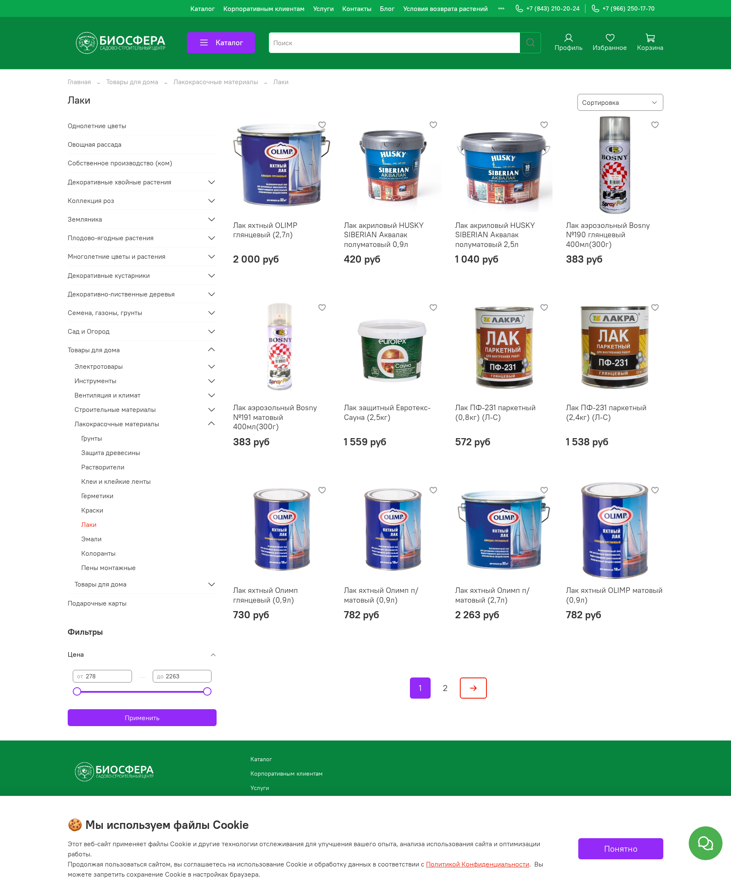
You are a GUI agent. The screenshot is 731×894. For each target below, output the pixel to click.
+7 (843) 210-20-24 (553, 8)
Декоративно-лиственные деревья (121, 294)
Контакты (356, 8)
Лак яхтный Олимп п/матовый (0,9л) (381, 595)
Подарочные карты (97, 603)
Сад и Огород (89, 331)
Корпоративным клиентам (264, 8)
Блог (387, 8)
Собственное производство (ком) (120, 163)
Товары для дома (132, 81)
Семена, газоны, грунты (105, 312)
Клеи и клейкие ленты (116, 481)
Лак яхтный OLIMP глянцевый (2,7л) (265, 230)
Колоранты (98, 553)
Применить (142, 717)
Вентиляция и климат (107, 395)
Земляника (85, 219)
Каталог (202, 8)
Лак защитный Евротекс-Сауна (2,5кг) (387, 412)
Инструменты (95, 380)
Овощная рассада (94, 144)
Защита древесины (110, 452)
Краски (92, 510)
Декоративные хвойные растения (119, 182)
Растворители (102, 467)
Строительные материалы (115, 409)
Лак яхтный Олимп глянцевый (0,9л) (265, 595)
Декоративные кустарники (109, 275)
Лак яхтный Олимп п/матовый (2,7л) (492, 595)
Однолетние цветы (97, 125)
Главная (79, 81)
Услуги (323, 8)
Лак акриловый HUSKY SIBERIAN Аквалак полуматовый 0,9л (384, 234)
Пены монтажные (108, 567)
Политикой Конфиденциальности (477, 864)
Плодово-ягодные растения (111, 237)
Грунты (91, 438)
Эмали (91, 539)
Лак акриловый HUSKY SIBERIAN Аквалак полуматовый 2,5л (495, 234)
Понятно (621, 848)
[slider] (77, 691)
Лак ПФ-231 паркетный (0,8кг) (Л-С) (495, 412)
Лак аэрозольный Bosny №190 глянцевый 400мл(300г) (608, 234)
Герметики (97, 495)
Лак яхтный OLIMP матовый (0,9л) (614, 595)
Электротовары (98, 366)
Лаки (88, 524)
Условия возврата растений (445, 8)
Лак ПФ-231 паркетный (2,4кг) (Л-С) (606, 412)
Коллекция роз (91, 200)
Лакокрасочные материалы (215, 81)
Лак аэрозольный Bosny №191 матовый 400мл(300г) (275, 417)
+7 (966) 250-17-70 (628, 8)
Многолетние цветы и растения (116, 256)
